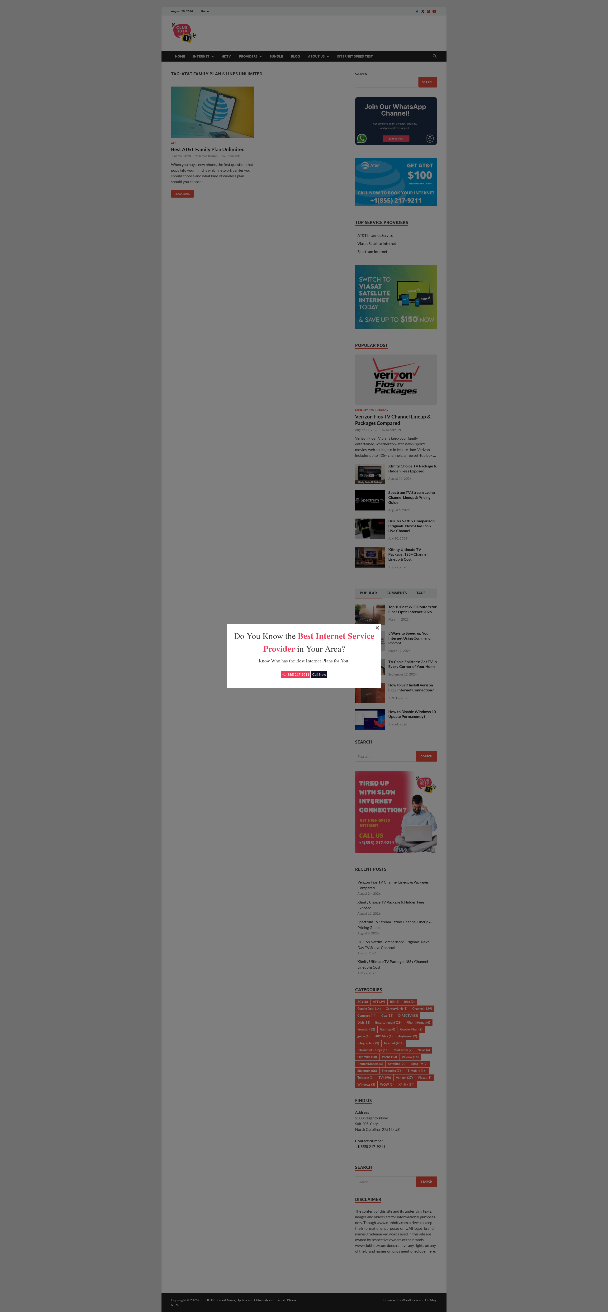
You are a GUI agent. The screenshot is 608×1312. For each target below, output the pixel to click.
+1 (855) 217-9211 (295, 674)
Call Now (319, 674)
